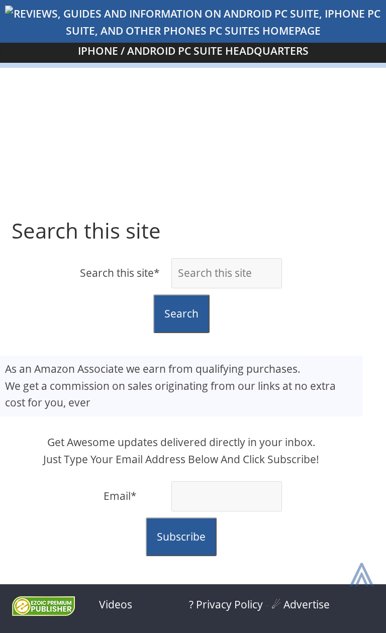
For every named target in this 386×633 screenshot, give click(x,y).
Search (181, 313)
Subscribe (181, 537)
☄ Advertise (300, 604)
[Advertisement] (193, 138)
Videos (115, 604)
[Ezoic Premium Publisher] (43, 612)
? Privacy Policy (226, 604)
